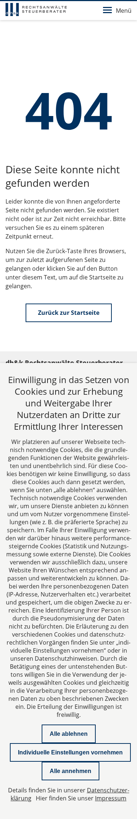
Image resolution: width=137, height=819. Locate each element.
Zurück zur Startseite (68, 313)
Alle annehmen (70, 771)
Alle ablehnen (69, 734)
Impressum (110, 798)
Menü (124, 11)
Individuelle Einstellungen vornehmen (70, 752)
